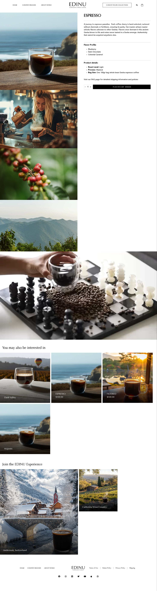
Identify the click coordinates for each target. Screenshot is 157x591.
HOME (15, 5)
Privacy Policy (120, 568)
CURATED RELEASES (29, 5)
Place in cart (122, 87)
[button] (137, 5)
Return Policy (106, 568)
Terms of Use (93, 568)
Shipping (132, 568)
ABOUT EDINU (46, 5)
